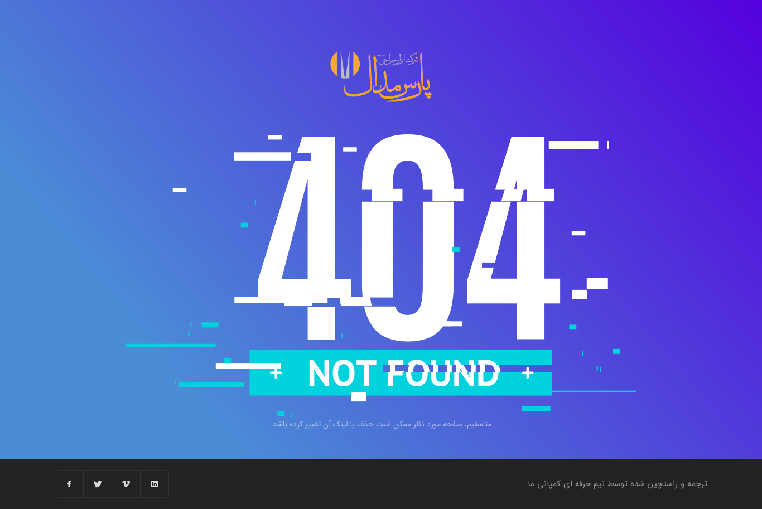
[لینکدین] (154, 484)
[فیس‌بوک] (69, 484)
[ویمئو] (126, 484)
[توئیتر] (98, 484)
